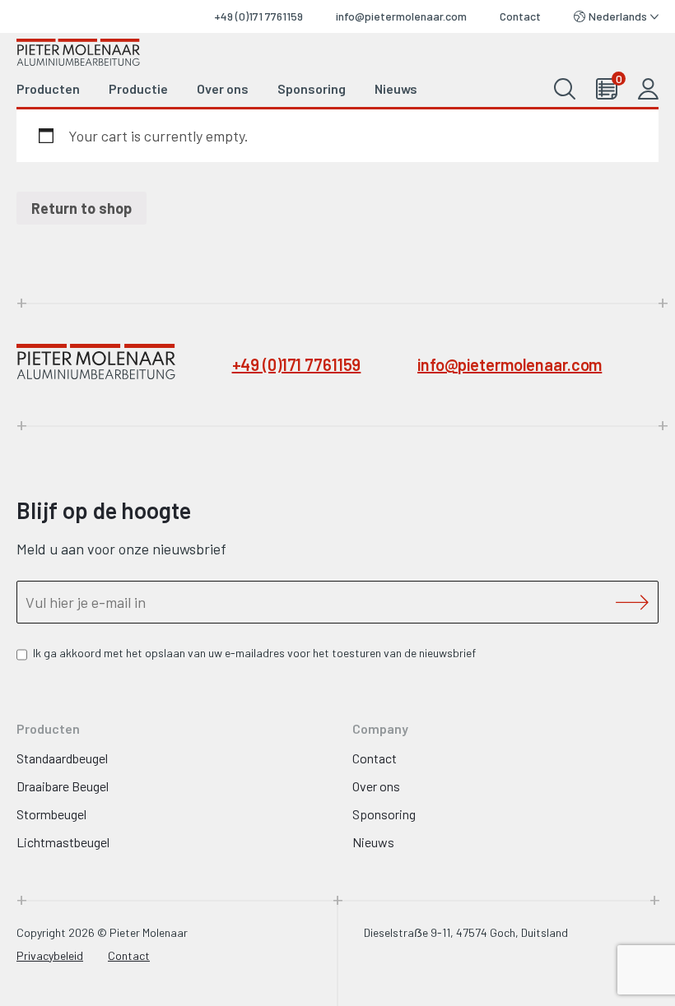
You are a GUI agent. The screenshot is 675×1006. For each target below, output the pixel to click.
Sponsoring (311, 88)
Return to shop (81, 208)
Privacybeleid (49, 955)
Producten (48, 88)
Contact (520, 16)
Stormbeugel (51, 814)
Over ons (223, 88)
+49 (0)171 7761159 (258, 16)
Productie (138, 88)
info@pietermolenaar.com (401, 16)
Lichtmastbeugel (62, 842)
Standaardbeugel (62, 758)
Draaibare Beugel (62, 786)
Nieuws (396, 88)
